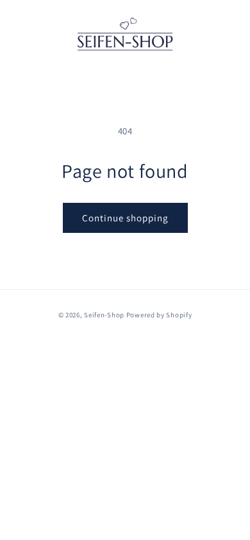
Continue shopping (125, 218)
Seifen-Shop (104, 314)
